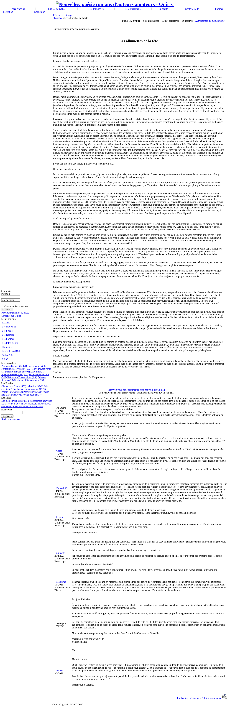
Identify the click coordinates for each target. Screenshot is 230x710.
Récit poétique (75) (32, 394)
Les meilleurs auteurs (34, 403)
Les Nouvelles (9, 326)
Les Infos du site (10, 343)
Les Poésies (7, 330)
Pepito (59, 670)
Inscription (8, 12)
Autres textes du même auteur (209, 20)
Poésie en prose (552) (12, 392)
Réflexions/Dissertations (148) (22, 377)
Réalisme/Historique (63, 15)
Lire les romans (133, 9)
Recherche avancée (10, 419)
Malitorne (61, 581)
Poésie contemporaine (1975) (31, 389)
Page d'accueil (18, 9)
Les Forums (8, 339)
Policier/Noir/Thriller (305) (14, 374)
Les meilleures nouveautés (14, 400)
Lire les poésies (96, 9)
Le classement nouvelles (40, 400)
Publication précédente (188, 698)
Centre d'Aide (191, 9)
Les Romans (8, 334)
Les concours (36, 406)
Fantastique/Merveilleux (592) (16, 368)
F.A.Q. (5, 359)
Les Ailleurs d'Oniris (12, 351)
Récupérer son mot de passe (15, 312)
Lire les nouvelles (56, 9)
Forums (219, 9)
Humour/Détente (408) (18, 371)
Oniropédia (7, 355)
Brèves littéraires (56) (35, 366)
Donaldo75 (61, 488)
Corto (59, 450)
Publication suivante (211, 698)
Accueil (6, 322)
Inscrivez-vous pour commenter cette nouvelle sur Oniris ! (136, 389)
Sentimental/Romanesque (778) (29, 380)
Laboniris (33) (34, 386)
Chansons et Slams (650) (13, 386)
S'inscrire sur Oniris (11, 315)
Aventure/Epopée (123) (13, 366)
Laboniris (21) (37, 371)
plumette (60, 553)
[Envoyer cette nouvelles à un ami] (224, 698)
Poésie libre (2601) (32, 392)
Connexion (39, 12)
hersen (59, 517)
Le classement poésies (12, 403)
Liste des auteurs (21, 406)
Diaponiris (7, 347)
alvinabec (57, 18)
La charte (163, 9)
